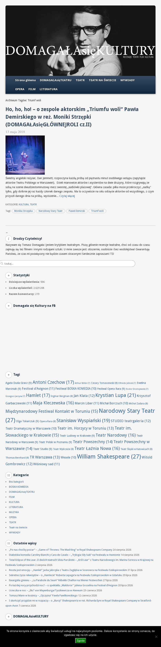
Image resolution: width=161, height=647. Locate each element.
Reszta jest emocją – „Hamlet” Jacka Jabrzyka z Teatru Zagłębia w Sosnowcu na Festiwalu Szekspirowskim (68, 570)
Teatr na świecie (18, 527)
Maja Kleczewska (53, 402)
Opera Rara (48, 421)
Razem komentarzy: (22, 294)
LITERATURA (49, 89)
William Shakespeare (109, 456)
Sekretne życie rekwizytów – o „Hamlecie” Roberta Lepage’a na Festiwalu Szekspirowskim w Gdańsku (65, 575)
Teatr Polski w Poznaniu (55, 442)
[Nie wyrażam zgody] (156, 637)
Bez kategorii (16, 481)
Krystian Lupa (115, 395)
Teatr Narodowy (116, 435)
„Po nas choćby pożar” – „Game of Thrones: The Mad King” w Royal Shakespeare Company (60, 549)
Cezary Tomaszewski (104, 382)
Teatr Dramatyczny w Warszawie (31, 428)
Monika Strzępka (23, 211)
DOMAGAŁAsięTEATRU (55, 80)
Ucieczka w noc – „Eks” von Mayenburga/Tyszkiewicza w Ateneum (46, 590)
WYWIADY (127, 80)
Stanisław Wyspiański (83, 420)
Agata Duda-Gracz (18, 382)
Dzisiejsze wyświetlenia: (24, 281)
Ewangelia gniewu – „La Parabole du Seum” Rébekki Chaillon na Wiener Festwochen (55, 580)
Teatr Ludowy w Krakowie (77, 435)
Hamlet (38, 395)
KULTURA (24, 204)
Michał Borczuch (114, 403)
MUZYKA (14, 512)
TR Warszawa (45, 457)
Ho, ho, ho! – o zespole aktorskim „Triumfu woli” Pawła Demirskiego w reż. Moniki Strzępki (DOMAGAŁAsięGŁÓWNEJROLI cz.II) (72, 116)
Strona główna (25, 80)
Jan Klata (84, 396)
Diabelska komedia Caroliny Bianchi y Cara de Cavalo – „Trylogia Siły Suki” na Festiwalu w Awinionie (64, 554)
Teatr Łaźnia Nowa (97, 448)
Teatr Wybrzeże (63, 449)
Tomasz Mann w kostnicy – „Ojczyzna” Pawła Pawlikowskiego (43, 595)
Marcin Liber (87, 403)
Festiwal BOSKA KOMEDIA (75, 388)
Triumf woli (97, 211)
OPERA (19, 89)
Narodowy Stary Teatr (51, 211)
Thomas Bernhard (17, 457)
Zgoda (80, 640)
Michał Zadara (138, 403)
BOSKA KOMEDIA (18, 486)
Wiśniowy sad (46, 464)
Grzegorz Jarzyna (15, 396)
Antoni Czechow (53, 382)
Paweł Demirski (77, 211)
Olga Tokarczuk (27, 421)
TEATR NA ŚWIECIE (102, 80)
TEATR (80, 80)
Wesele (68, 457)
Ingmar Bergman (62, 396)
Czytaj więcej (67, 195)
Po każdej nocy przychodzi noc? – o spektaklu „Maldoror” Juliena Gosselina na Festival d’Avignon (63, 585)
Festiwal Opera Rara (111, 388)
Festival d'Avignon (38, 388)
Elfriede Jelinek (127, 383)
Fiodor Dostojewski (137, 389)
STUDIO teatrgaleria (131, 421)
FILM (32, 89)
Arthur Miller (82, 383)
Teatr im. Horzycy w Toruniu (85, 428)
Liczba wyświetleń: (21, 287)
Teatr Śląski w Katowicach (136, 449)
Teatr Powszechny (93, 441)
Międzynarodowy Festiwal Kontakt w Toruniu (51, 411)
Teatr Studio (42, 448)
